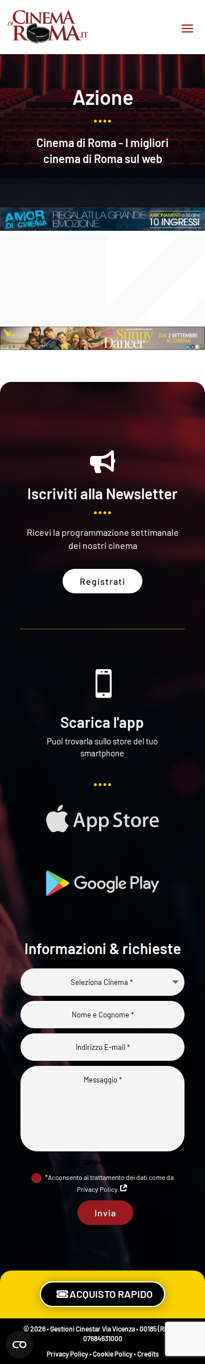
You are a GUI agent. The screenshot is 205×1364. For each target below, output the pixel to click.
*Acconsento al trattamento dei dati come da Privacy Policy (109, 1183)
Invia (105, 1212)
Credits (148, 1354)
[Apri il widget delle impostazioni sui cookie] (19, 1344)
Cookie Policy (113, 1354)
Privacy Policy (67, 1354)
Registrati (102, 581)
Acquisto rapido (111, 1294)
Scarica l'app (102, 722)
